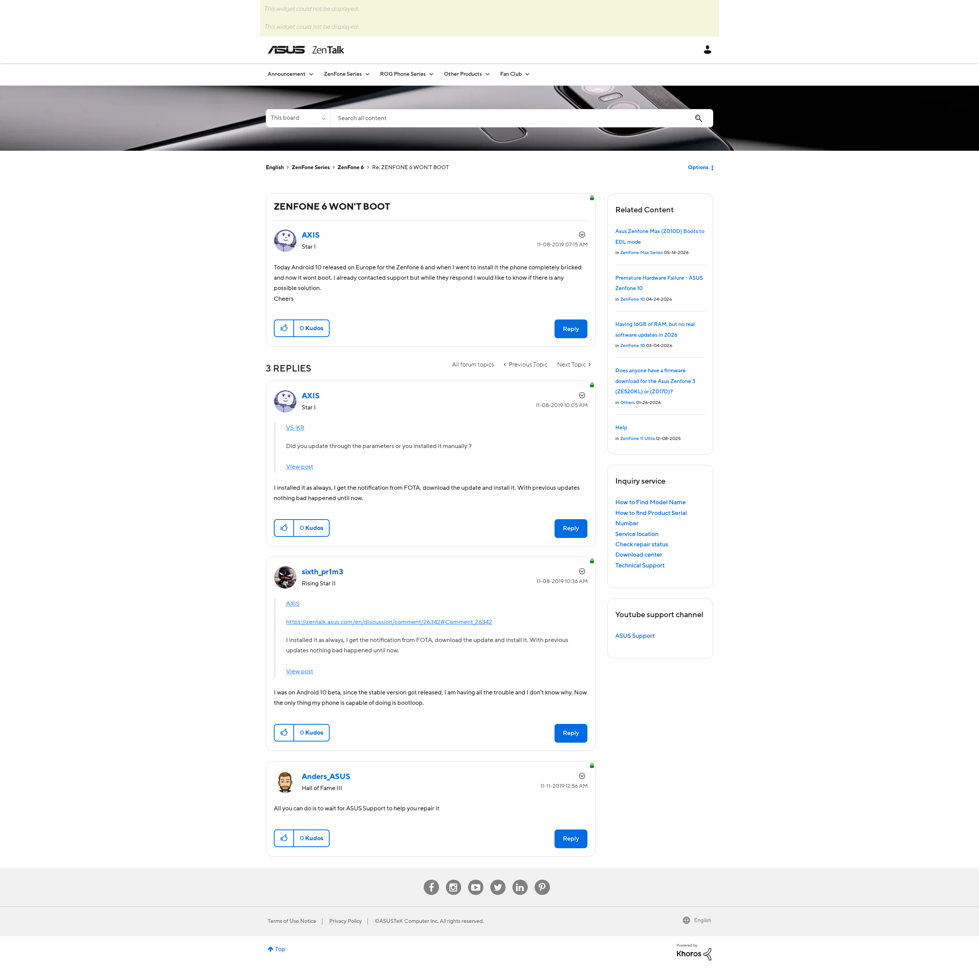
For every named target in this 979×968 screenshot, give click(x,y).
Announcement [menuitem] (287, 74)
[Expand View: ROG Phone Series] (431, 74)
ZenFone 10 (632, 299)
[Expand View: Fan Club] (527, 74)
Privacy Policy (345, 921)
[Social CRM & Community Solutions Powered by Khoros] (694, 952)
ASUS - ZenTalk (306, 49)
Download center (638, 555)
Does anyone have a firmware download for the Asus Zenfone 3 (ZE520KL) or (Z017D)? (655, 381)
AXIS (292, 604)
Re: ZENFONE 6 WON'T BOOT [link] (410, 167)
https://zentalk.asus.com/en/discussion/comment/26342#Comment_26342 (389, 622)
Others (627, 403)
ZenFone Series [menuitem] (343, 74)
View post (299, 467)
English (275, 167)
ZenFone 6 (351, 167)
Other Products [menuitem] (463, 74)
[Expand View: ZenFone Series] (367, 74)
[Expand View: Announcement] (311, 74)
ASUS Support (635, 636)
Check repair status (641, 544)
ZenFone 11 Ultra (637, 439)
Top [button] (280, 949)
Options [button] (698, 167)
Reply (571, 329)
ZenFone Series (311, 167)
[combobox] (521, 118)
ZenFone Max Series (641, 253)
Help (621, 427)
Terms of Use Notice (292, 921)
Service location (637, 534)
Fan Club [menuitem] (511, 74)
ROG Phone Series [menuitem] (403, 74)
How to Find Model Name (650, 502)
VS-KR (295, 428)
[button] (284, 328)
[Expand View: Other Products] (487, 74)
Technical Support (640, 565)
